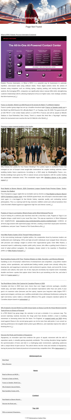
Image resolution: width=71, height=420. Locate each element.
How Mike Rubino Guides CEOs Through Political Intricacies (21, 235)
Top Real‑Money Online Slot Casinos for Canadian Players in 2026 (23, 283)
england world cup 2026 (53, 318)
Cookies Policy (42, 418)
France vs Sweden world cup (55, 107)
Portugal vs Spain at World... (10, 378)
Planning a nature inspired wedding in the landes (17, 126)
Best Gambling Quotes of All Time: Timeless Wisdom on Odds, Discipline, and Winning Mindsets (32, 259)
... (16, 96)
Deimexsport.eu (33, 418)
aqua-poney (59, 348)
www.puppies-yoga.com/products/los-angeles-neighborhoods (36, 221)
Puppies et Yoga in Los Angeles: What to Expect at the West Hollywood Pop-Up (27, 213)
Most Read (5, 360)
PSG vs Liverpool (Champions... (11, 412)
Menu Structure (6, 364)
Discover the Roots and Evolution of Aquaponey (16, 335)
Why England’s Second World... (11, 387)
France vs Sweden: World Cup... (11, 382)
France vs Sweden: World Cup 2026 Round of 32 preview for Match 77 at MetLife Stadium (30, 105)
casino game (12, 275)
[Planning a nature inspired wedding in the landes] (34, 147)
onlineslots (23, 299)
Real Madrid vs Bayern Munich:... (12, 399)
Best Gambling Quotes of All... (11, 391)
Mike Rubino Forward (15, 250)
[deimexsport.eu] (35, 12)
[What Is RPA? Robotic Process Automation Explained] (34, 59)
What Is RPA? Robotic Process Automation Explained (18, 34)
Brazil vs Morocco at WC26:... (11, 374)
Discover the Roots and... (9, 403)
